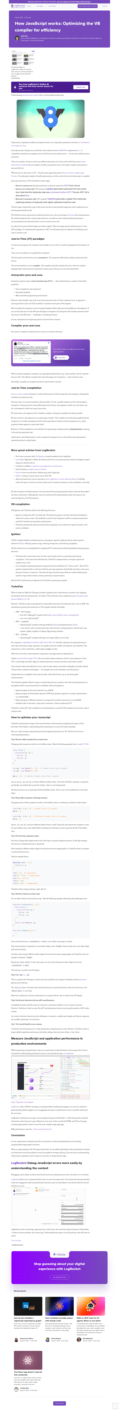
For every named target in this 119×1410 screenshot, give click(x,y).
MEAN (63, 150)
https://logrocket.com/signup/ (22, 1102)
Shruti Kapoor (56, 1338)
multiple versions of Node (36, 469)
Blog (29, 6)
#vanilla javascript (17, 1245)
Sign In (105, 6)
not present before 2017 (60, 192)
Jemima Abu (24, 1388)
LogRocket (15, 1107)
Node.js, (72, 173)
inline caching (68, 615)
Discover (19, 472)
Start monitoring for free (43, 1129)
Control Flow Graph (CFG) (27, 658)
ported (82, 979)
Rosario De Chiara (26, 1338)
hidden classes (52, 615)
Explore (18, 476)
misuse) (71, 215)
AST (66, 185)
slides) (21, 543)
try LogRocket (68, 1053)
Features (40, 6)
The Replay (39, 456)
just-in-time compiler (21, 394)
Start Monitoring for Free (88, 6)
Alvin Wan (24, 36)
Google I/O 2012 (83, 744)
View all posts (59, 1403)
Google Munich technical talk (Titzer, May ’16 (37, 642)
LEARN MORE (15, 78)
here (27, 195)
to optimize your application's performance (46, 466)
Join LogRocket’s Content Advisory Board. (61, 479)
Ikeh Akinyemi (88, 1338)
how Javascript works (30, 95)
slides (60, 615)
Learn (18, 459)
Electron (65, 173)
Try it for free (16, 1240)
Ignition (50, 189)
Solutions (52, 6)
